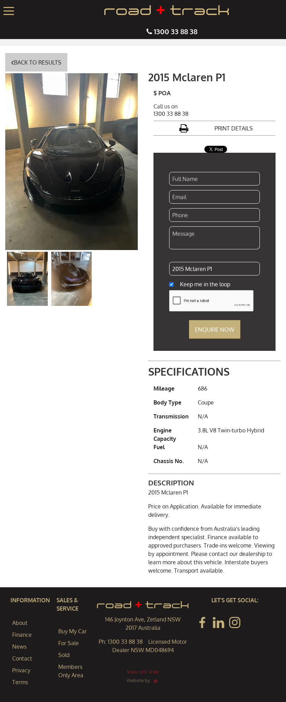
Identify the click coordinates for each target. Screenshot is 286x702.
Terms (20, 682)
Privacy (21, 670)
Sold (63, 654)
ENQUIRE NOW (214, 329)
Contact (22, 658)
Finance (22, 634)
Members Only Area (70, 671)
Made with (143, 671)
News (19, 646)
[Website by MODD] (156, 680)
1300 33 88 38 (175, 31)
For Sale (68, 643)
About (20, 622)
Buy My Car (72, 631)
